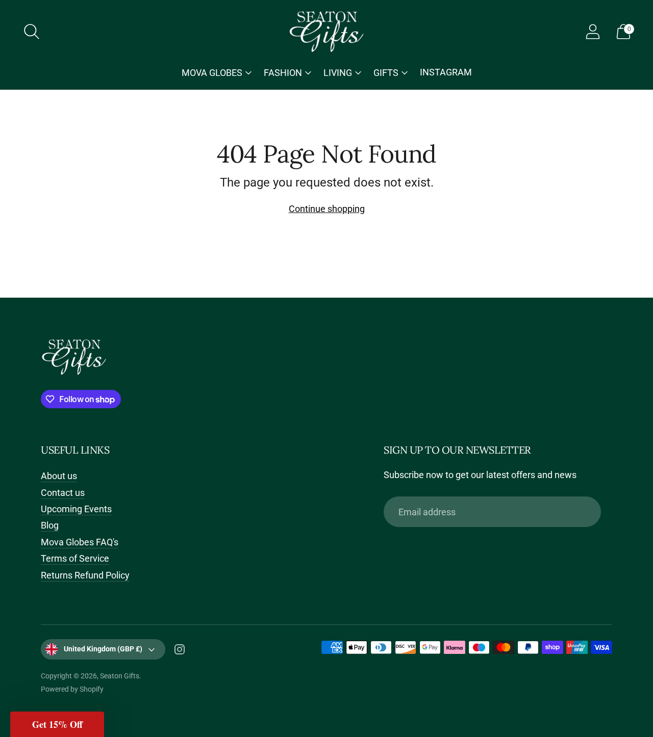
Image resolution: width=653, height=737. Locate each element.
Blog (50, 525)
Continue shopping (327, 208)
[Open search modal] (31, 31)
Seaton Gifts (119, 676)
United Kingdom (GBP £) (103, 649)
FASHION (283, 72)
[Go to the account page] (593, 31)
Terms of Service (75, 558)
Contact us (63, 492)
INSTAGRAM (446, 72)
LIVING (337, 72)
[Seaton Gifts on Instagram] (179, 651)
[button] (57, 724)
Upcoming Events (76, 509)
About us (59, 475)
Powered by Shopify (72, 689)
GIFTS (385, 72)
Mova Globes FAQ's (79, 542)
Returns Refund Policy (85, 575)
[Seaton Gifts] (326, 31)
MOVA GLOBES (212, 72)
